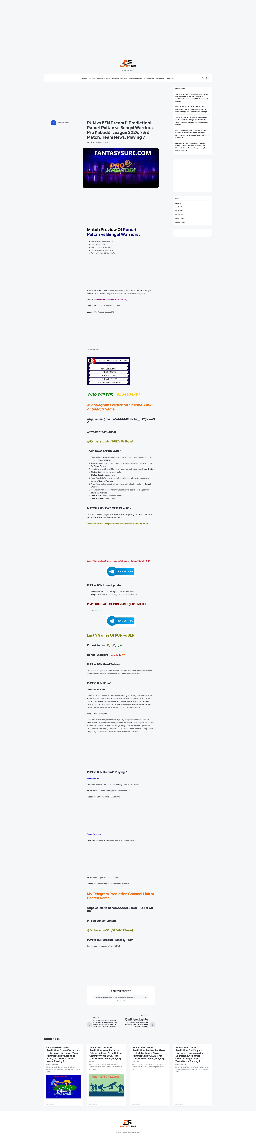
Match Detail (179, 214)
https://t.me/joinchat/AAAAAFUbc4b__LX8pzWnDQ (121, 420)
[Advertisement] (60, 14)
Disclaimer (178, 211)
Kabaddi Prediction (63, 123)
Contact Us (179, 207)
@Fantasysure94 (98, 441)
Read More (50, 1104)
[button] (202, 78)
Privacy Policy (180, 222)
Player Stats (179, 218)
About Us (178, 203)
